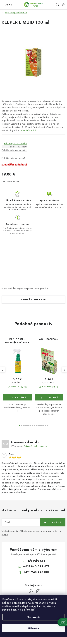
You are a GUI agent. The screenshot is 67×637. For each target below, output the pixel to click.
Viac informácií (26, 609)
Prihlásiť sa (53, 522)
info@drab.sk (36, 561)
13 (43, 425)
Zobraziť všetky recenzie (36, 446)
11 (40, 425)
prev (2, 369)
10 (38, 425)
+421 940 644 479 (36, 566)
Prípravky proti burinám (15, 143)
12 (42, 425)
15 (47, 425)
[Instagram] (38, 591)
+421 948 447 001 (36, 572)
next (64, 369)
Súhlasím (33, 628)
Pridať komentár (33, 299)
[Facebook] (31, 591)
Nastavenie (33, 617)
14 (45, 425)
